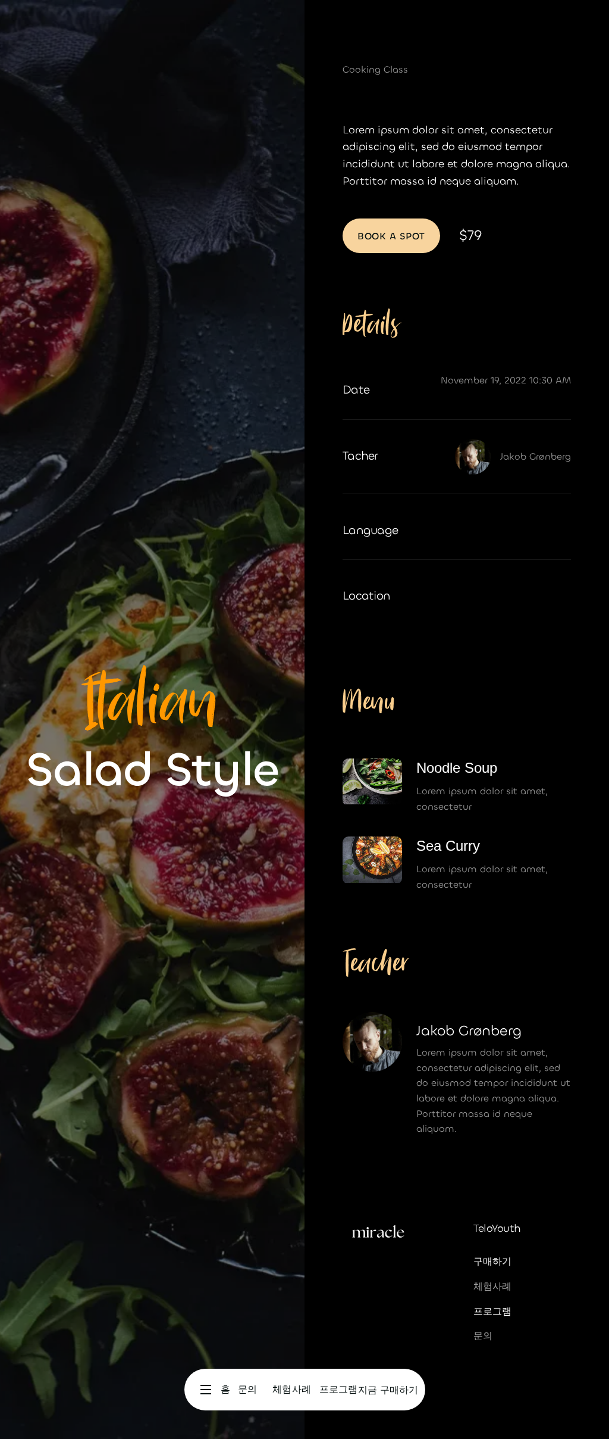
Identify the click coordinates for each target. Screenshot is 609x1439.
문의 (482, 1335)
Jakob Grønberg (535, 456)
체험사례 (492, 1286)
